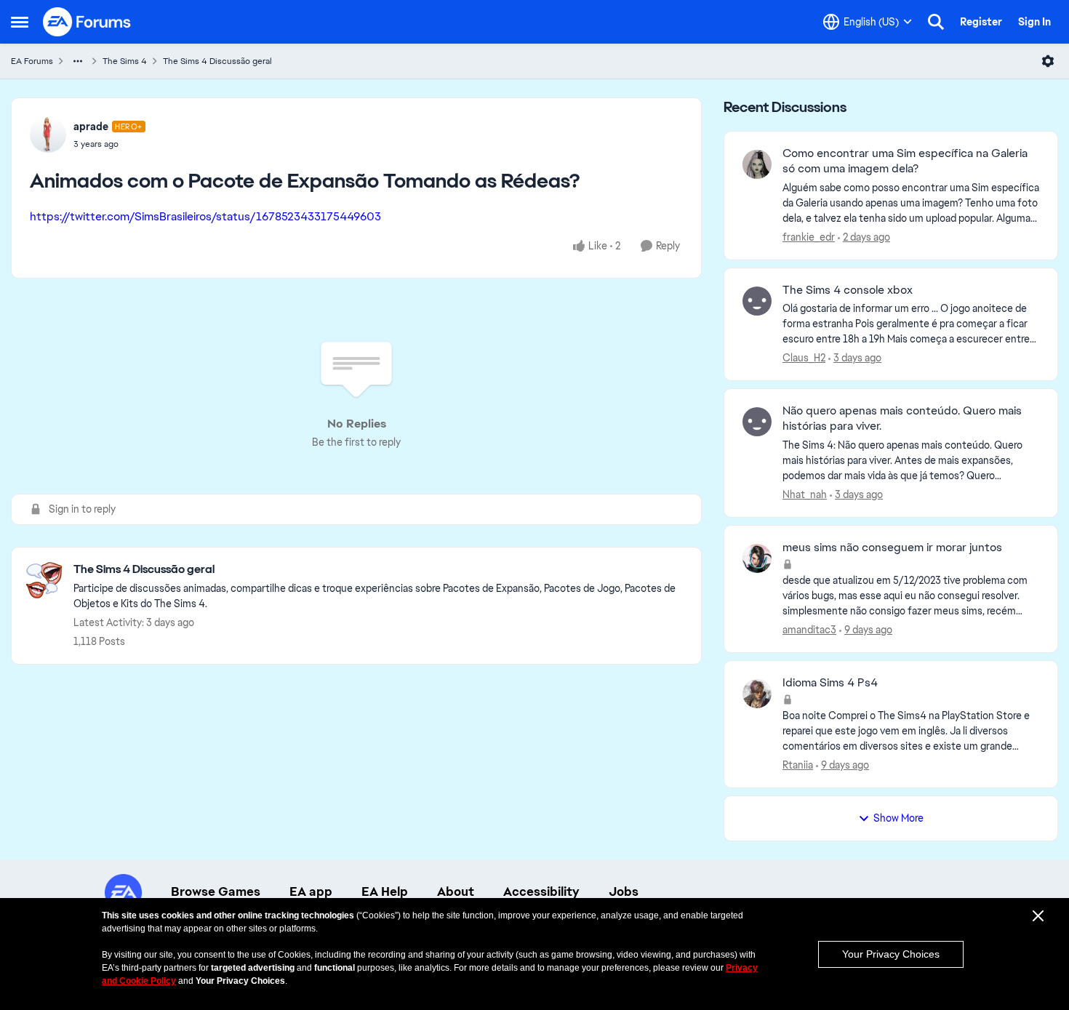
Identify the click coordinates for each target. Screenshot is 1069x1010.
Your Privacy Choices (891, 954)
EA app (310, 891)
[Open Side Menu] (20, 22)
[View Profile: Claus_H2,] (757, 301)
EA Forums (32, 61)
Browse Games (215, 891)
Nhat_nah (804, 494)
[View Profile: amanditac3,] (757, 558)
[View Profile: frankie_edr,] (757, 164)
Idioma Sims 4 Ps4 (830, 683)
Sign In (1034, 21)
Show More (898, 818)
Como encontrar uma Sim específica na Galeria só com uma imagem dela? (905, 161)
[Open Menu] (1048, 61)
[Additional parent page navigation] (78, 61)
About (455, 891)
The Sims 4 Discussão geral (217, 61)
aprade (90, 126)
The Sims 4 (125, 61)
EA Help (384, 891)
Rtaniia (797, 764)
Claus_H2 (803, 357)
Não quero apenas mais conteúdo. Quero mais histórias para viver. (902, 418)
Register (981, 21)
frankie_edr (808, 237)
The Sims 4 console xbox (847, 290)
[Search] (936, 22)
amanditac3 (809, 629)
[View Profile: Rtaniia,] (757, 693)
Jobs (623, 891)
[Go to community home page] (87, 21)
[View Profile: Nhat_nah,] (757, 421)
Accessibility (541, 891)
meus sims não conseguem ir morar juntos (892, 547)
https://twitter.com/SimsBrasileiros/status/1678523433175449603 (205, 216)
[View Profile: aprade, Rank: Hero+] (48, 134)
